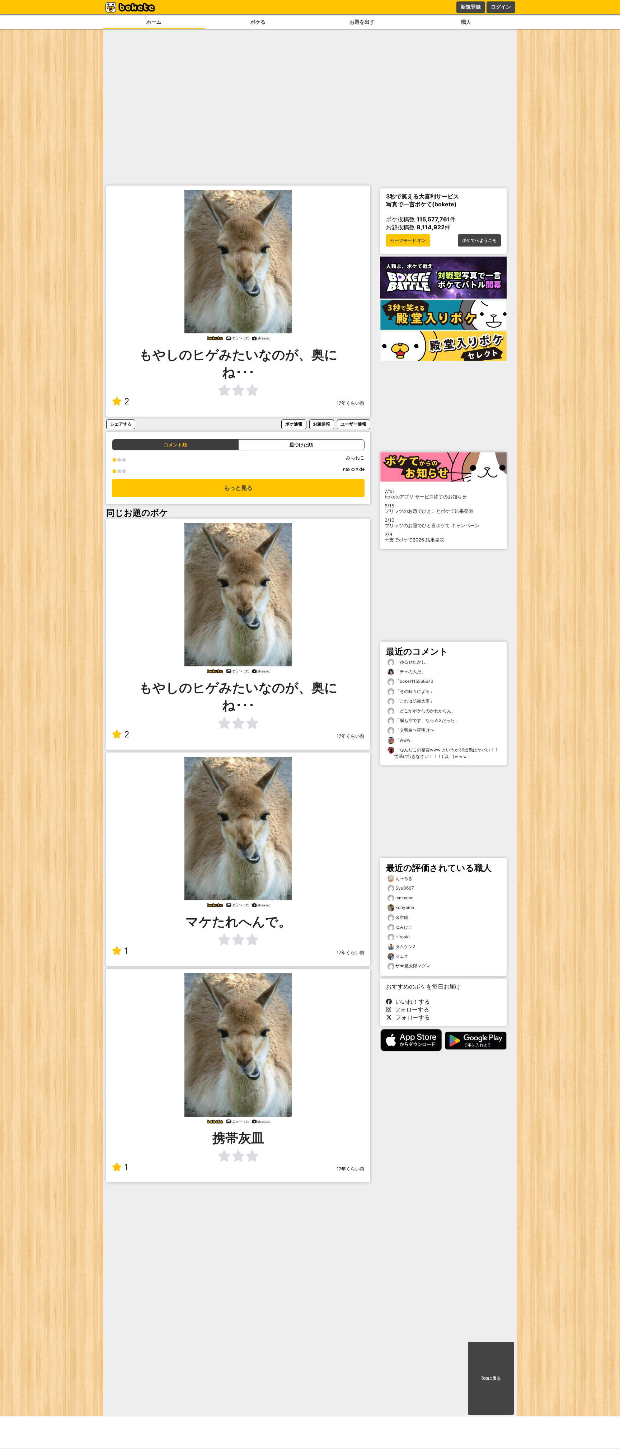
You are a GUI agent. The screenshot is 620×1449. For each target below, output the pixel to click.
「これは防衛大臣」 (414, 701)
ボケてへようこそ (479, 240)
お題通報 (321, 424)
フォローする (410, 1009)
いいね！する (411, 1001)
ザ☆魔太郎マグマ (412, 966)
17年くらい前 (351, 403)
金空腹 (401, 917)
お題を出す (362, 22)
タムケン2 (405, 946)
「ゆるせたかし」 (412, 662)
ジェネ (401, 956)
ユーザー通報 (353, 424)
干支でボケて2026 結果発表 (414, 537)
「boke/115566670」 (416, 681)
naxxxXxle (354, 469)
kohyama (404, 907)
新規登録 (471, 7)
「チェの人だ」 (410, 671)
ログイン (501, 7)
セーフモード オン (408, 240)
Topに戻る (491, 1378)
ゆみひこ (404, 927)
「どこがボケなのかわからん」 (425, 710)
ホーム (153, 22)
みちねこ (355, 457)
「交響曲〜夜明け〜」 (416, 730)
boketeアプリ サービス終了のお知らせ (425, 494)
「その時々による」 (414, 691)
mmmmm (404, 897)
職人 (466, 22)
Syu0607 (404, 888)
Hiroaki (402, 936)
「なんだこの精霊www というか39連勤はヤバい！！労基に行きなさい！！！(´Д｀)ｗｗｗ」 (446, 753)
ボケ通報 (293, 424)
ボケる (258, 22)
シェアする (121, 424)
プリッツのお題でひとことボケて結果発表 (429, 508)
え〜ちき (404, 878)
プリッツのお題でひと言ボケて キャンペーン (432, 522)
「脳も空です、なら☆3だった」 (426, 720)
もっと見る (238, 488)
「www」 (404, 740)
